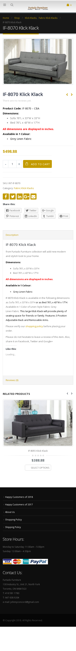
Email (33, 196)
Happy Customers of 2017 (19, 504)
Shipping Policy (13, 527)
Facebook (6, 196)
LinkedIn (20, 196)
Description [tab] (12, 234)
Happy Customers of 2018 (19, 496)
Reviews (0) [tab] (12, 380)
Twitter (13, 196)
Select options (40, 467)
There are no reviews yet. (17, 100)
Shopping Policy (13, 519)
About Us (10, 512)
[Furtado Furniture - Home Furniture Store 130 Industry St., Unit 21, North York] (38, 8)
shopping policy (34, 326)
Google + (26, 196)
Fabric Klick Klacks (24, 188)
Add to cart (40, 164)
